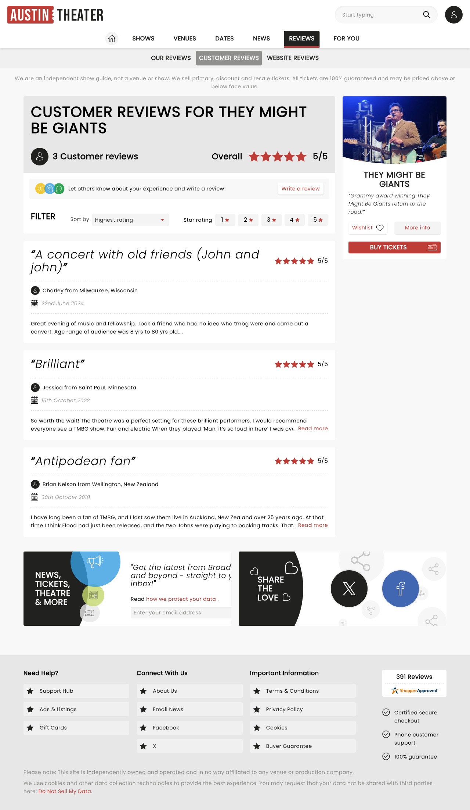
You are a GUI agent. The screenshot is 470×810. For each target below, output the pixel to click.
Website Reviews (293, 58)
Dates (224, 38)
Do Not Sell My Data (65, 791)
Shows (143, 38)
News (261, 38)
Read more (313, 428)
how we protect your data (181, 599)
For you (347, 38)
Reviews (302, 38)
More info (417, 227)
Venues (185, 38)
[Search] (428, 15)
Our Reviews (171, 58)
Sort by (80, 219)
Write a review (301, 188)
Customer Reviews (229, 58)
